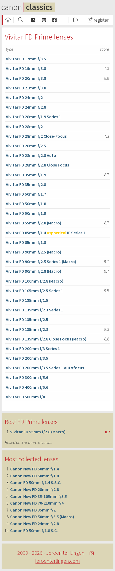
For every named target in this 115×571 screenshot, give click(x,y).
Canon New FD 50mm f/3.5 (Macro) (42, 516)
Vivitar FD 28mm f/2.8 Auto (31, 155)
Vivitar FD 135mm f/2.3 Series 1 (34, 309)
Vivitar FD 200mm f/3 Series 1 (33, 348)
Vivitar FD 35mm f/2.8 (26, 184)
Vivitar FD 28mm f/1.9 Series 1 (33, 116)
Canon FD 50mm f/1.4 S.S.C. (35, 482)
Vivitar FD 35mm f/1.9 (26, 174)
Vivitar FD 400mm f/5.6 (27, 387)
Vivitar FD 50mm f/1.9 (26, 213)
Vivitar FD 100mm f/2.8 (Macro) (34, 281)
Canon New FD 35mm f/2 (33, 510)
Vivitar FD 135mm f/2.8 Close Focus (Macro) (46, 339)
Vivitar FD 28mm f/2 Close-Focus (36, 136)
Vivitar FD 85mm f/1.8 (26, 242)
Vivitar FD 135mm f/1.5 (27, 300)
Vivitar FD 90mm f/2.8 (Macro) (33, 271)
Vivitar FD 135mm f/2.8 (27, 329)
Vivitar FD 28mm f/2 (24, 126)
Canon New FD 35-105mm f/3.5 (38, 496)
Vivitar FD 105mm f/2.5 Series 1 (34, 290)
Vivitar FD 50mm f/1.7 (26, 194)
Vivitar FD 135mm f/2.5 (27, 319)
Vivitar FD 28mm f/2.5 (26, 145)
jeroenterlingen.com (57, 560)
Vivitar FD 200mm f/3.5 (27, 358)
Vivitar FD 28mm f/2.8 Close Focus (37, 165)
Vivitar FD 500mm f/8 (25, 396)
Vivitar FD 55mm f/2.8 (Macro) (33, 222)
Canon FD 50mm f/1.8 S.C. (34, 530)
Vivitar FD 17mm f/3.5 (26, 58)
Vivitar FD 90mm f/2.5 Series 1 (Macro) (41, 261)
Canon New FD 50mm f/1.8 (34, 475)
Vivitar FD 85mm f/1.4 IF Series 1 (45, 232)
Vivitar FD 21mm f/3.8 (26, 87)
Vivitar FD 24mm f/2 (24, 97)
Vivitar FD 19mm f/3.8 (26, 68)
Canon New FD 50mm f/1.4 (34, 468)
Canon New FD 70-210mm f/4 (37, 503)
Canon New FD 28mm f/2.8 (34, 489)
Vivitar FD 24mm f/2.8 (26, 107)
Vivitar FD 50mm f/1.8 (26, 203)
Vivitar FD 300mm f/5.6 (27, 377)
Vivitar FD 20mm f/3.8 (26, 78)
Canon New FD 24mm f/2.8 (34, 523)
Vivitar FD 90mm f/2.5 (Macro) (33, 252)
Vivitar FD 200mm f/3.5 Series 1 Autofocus (45, 367)
